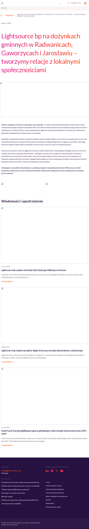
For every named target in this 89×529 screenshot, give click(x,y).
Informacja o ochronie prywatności (13, 493)
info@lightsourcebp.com (11, 471)
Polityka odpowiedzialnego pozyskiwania (15, 489)
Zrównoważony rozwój (53, 486)
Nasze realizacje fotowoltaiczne (57, 496)
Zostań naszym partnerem (55, 493)
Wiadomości (10, 15)
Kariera (48, 500)
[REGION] (74, 3)
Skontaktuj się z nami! (53, 507)
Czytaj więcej (6, 281)
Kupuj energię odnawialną (55, 489)
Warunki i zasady (7, 496)
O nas (48, 482)
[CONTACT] (61, 3)
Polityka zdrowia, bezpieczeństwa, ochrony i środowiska (20, 486)
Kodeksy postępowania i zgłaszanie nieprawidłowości (19, 500)
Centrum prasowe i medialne (11, 503)
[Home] (1, 15)
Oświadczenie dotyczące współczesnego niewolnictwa (20, 482)
